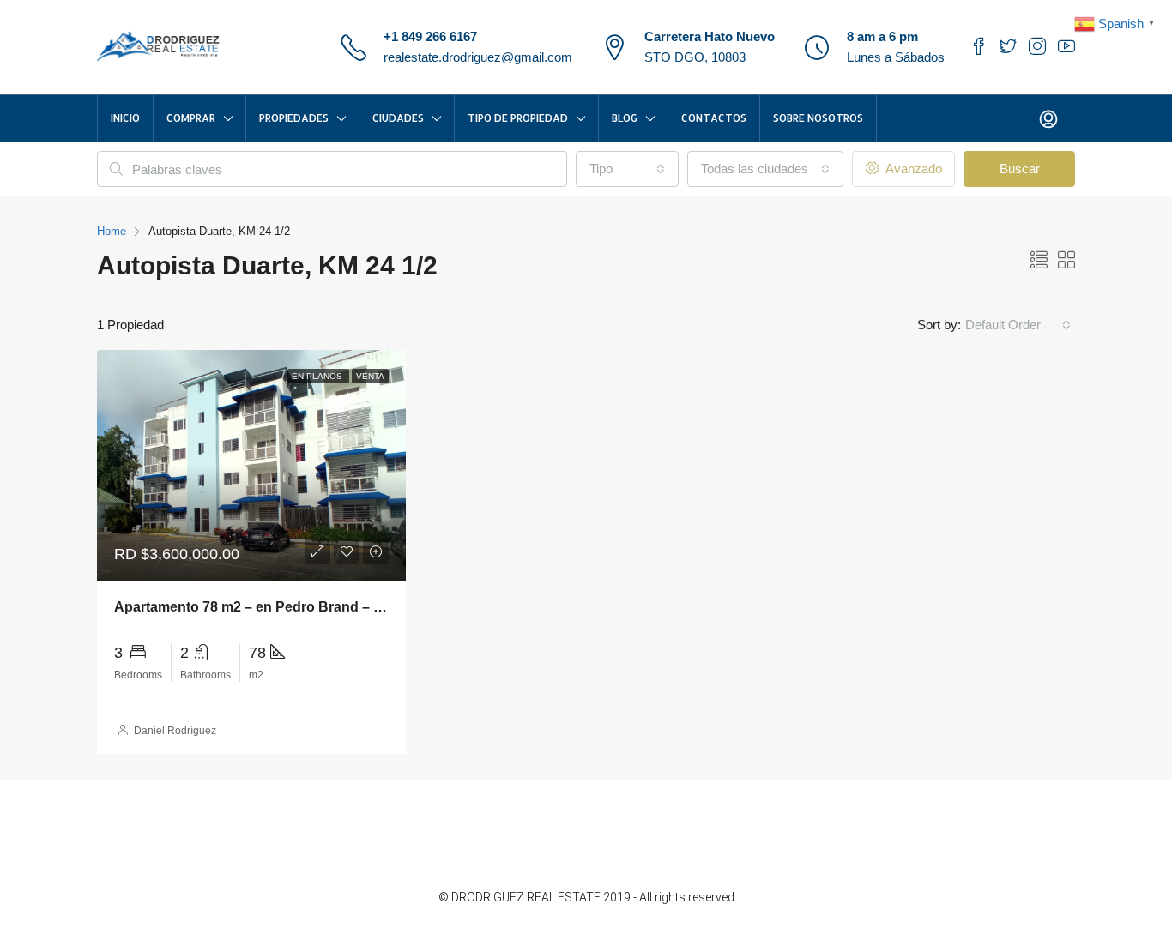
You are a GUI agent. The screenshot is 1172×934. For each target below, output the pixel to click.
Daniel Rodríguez (175, 731)
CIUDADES (398, 117)
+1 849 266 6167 (430, 36)
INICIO (125, 117)
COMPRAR (190, 117)
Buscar (1020, 168)
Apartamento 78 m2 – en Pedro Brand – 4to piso (270, 607)
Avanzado (912, 168)
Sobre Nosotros (818, 117)
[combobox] (627, 169)
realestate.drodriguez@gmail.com (478, 57)
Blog (624, 117)
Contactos (713, 117)
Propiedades (294, 117)
